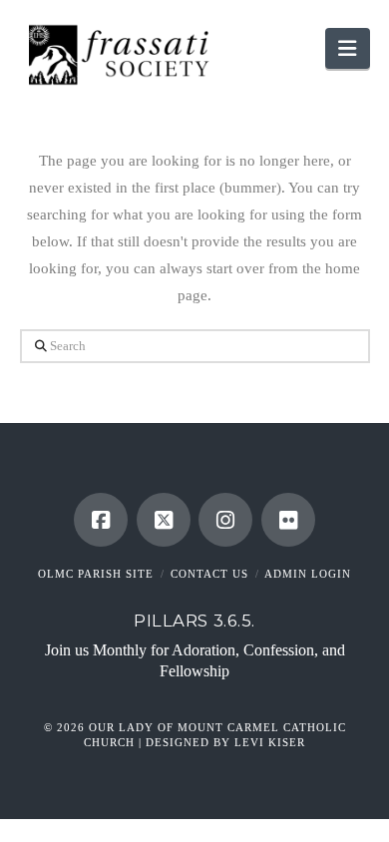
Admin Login (307, 574)
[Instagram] (225, 520)
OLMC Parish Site (96, 574)
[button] (347, 48)
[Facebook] (101, 520)
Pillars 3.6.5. (194, 621)
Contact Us (209, 574)
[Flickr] (288, 520)
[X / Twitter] (164, 520)
